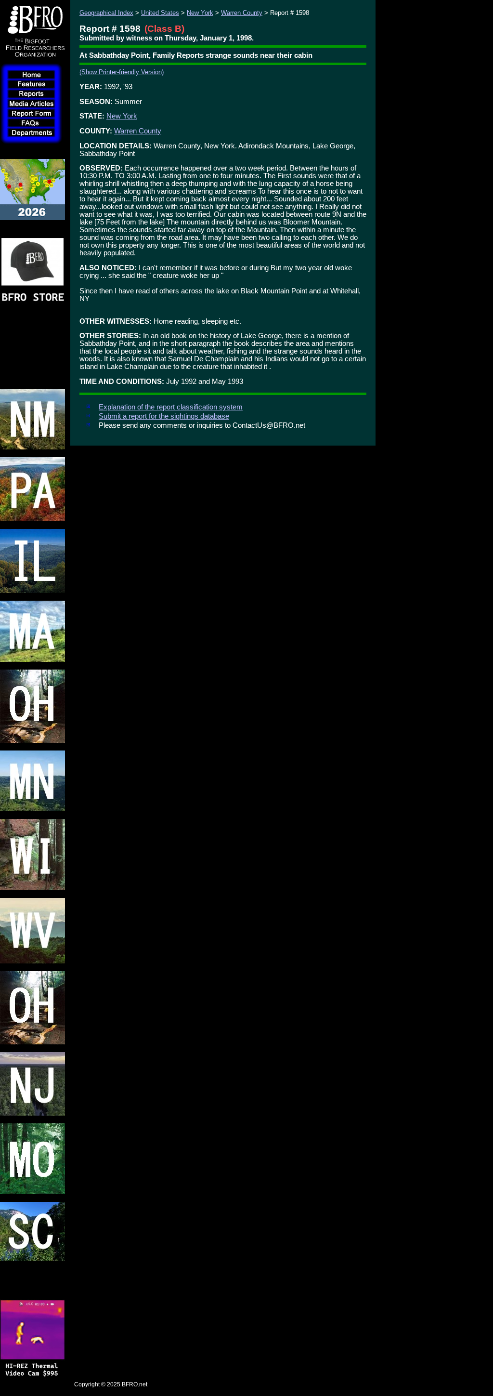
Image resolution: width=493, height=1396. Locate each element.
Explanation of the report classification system (171, 407)
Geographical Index (106, 12)
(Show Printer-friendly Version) (121, 72)
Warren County (241, 12)
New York (200, 12)
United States (160, 12)
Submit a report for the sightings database (164, 416)
